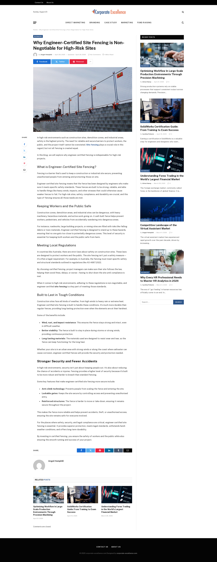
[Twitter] (24, 150)
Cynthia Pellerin (148, 134)
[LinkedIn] (24, 157)
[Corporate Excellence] (108, 12)
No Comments (95, 54)
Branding (95, 23)
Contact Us (39, 3)
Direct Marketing (75, 23)
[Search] (182, 12)
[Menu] (34, 22)
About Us (49, 3)
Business (38, 36)
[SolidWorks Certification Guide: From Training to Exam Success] (82, 494)
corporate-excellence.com (127, 553)
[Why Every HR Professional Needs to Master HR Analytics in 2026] (162, 261)
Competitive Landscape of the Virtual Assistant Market (158, 227)
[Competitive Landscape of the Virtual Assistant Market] (162, 209)
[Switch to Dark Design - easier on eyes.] (182, 22)
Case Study (110, 23)
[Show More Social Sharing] (90, 61)
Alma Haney (146, 82)
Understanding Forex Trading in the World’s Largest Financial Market (115, 509)
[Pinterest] (24, 163)
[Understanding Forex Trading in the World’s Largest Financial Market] (116, 494)
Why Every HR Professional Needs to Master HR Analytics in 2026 (161, 279)
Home (35, 30)
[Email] (24, 169)
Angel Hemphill (46, 54)
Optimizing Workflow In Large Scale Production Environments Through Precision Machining (47, 510)
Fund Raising (144, 23)
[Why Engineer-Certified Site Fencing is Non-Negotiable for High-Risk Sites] (82, 99)
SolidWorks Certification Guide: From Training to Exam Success (81, 509)
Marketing (127, 23)
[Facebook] (24, 144)
